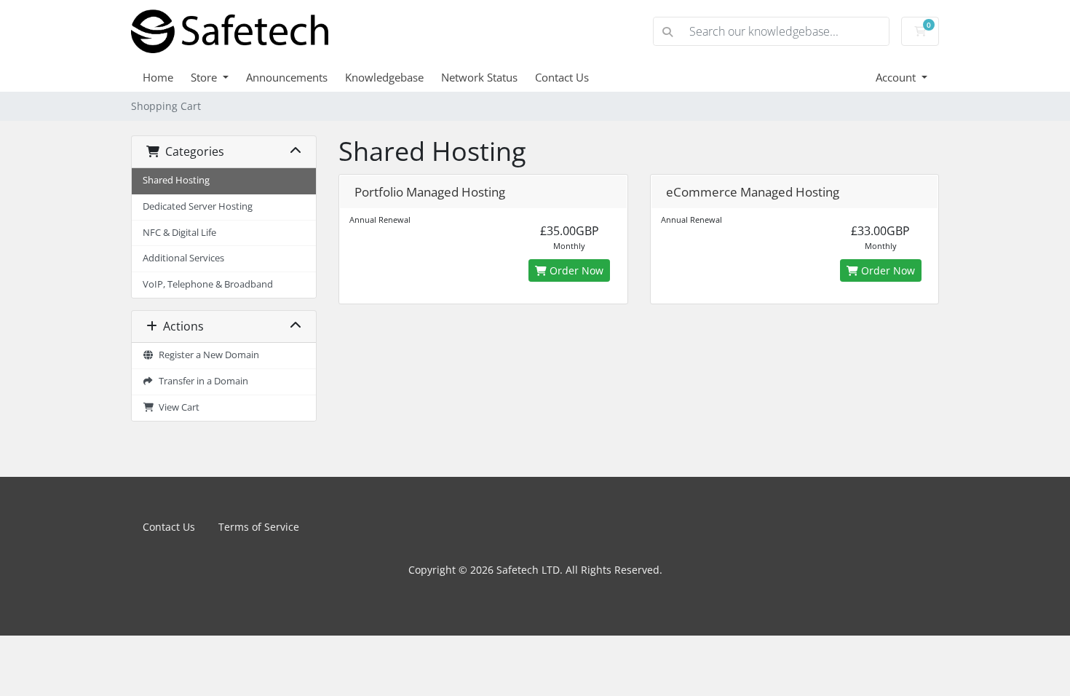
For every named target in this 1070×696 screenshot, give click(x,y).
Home (158, 77)
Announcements (287, 77)
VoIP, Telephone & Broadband (208, 284)
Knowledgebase (384, 77)
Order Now (575, 270)
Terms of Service (258, 527)
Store (205, 77)
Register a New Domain (206, 355)
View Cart (176, 407)
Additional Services (183, 258)
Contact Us (562, 77)
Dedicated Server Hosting (198, 206)
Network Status (479, 77)
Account (897, 77)
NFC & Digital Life (179, 232)
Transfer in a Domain (201, 381)
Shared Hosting (176, 180)
